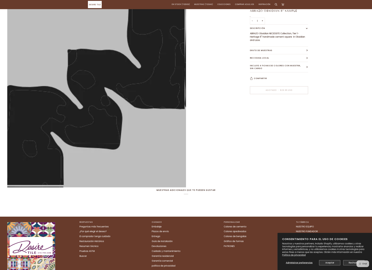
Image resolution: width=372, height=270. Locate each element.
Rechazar (354, 262)
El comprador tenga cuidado (94, 236)
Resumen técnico (89, 246)
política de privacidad (163, 265)
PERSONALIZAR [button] (232, 222)
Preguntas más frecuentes (94, 226)
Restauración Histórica (91, 241)
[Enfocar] (96, 98)
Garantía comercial (162, 260)
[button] (181, 4)
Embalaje (157, 226)
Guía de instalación (162, 241)
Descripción (257, 28)
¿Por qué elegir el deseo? (93, 231)
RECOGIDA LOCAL (259, 58)
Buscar (83, 256)
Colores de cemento (235, 226)
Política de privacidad (294, 255)
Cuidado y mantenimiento (166, 251)
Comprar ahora (278, 100)
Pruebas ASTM (87, 251)
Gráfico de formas (234, 241)
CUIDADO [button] (157, 222)
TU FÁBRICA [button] (302, 222)
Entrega (156, 236)
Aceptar (329, 262)
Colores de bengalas (235, 236)
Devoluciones (159, 246)
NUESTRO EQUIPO (305, 226)
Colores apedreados (235, 231)
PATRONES (229, 246)
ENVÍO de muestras (261, 50)
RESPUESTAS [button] (86, 222)
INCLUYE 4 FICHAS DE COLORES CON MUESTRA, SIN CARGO (275, 67)
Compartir (260, 78)
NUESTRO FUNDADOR (307, 231)
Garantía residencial (163, 256)
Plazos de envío (160, 231)
